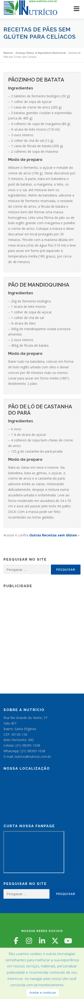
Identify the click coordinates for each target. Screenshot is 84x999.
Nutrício (8, 52)
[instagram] (28, 940)
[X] (55, 940)
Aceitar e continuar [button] (42, 992)
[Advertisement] (42, 633)
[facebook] (15, 940)
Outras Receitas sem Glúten (53, 535)
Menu (76, 9)
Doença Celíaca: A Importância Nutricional (41, 52)
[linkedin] (42, 940)
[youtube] (68, 940)
